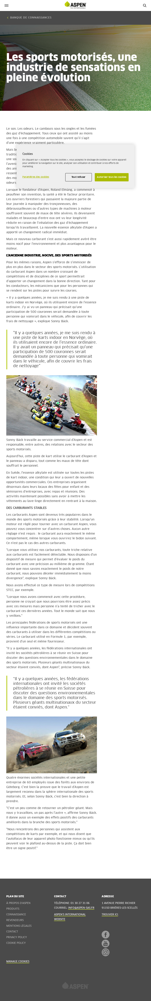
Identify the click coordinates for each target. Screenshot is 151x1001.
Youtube (106, 943)
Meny (6, 5)
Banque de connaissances (31, 18)
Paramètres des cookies (35, 177)
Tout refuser (79, 177)
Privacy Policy (16, 937)
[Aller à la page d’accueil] (75, 987)
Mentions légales (18, 926)
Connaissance (16, 914)
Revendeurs (15, 920)
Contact (12, 931)
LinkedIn (104, 965)
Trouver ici (110, 914)
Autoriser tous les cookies (111, 177)
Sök (144, 5)
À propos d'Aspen (18, 903)
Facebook (106, 935)
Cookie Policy (16, 943)
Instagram (106, 952)
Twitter (104, 959)
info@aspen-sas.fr (81, 908)
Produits (12, 909)
